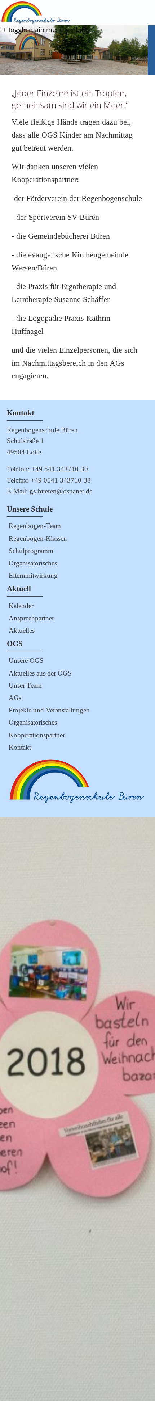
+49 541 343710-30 (59, 469)
